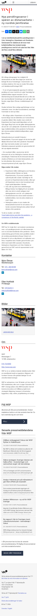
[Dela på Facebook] (6, 32)
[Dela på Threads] (17, 32)
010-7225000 (6, 364)
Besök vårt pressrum (12, 553)
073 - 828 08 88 (10, 267)
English (10, 608)
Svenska (4, 608)
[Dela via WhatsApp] (24, 32)
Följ (5, 421)
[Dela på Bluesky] (20, 32)
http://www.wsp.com (9, 367)
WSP (17, 27)
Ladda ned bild (8, 332)
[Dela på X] (13, 32)
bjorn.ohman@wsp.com (9, 270)
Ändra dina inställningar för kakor (12, 601)
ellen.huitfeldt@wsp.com (10, 291)
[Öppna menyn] (13, 2)
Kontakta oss (22, 593)
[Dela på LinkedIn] (10, 32)
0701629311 (9, 288)
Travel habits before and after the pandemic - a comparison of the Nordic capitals (17, 216)
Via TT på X (5, 597)
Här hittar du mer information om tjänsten (15, 578)
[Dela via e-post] (28, 32)
